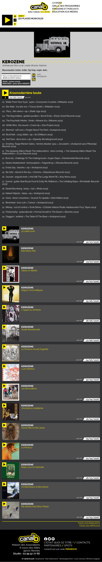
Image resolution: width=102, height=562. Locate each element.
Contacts (83, 542)
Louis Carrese (79, 559)
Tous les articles (89, 526)
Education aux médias (65, 11)
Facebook (41, 76)
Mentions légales (93, 559)
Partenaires (52, 545)
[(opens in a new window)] (45, 539)
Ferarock (71, 549)
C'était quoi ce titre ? (59, 542)
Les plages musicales (30, 18)
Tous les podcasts (89, 523)
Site (39, 74)
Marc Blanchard (51, 559)
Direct (21, 16)
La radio (57, 3)
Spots (68, 545)
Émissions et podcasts (65, 9)
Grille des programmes (66, 6)
